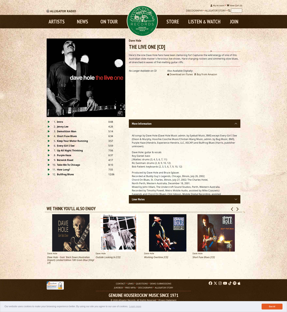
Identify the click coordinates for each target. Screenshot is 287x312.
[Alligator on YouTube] (224, 283)
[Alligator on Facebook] (210, 283)
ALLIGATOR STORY (164, 287)
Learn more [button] (135, 306)
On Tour (109, 21)
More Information (141, 124)
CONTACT (120, 283)
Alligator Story (215, 10)
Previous (232, 208)
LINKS (131, 283)
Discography (194, 10)
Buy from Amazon (206, 74)
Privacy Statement (167, 300)
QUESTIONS (142, 283)
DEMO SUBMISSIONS (160, 283)
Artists (57, 21)
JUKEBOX (118, 287)
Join (234, 21)
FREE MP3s (130, 287)
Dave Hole (135, 40)
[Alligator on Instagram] (220, 283)
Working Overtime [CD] (156, 257)
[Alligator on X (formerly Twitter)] (215, 283)
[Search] (229, 10)
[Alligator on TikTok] (230, 283)
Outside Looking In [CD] (108, 257)
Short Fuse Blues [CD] (204, 257)
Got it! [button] (272, 306)
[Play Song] (48, 121)
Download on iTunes (181, 74)
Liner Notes (138, 199)
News (82, 21)
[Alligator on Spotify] (234, 283)
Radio (63, 11)
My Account (218, 5)
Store (173, 21)
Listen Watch (204, 21)
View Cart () (235, 5)
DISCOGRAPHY (145, 287)
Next (237, 208)
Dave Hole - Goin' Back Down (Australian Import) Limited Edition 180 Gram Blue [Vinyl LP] (70, 260)
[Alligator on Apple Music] (238, 283)
